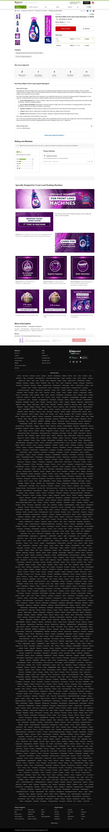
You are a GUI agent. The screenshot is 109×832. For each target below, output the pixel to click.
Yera (69, 814)
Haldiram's (57, 819)
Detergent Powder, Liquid (38, 329)
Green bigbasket (19, 358)
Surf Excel (58, 14)
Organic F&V (18, 814)
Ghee (42, 809)
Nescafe (70, 809)
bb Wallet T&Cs (46, 360)
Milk (16, 812)
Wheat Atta (31, 809)
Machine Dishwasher (37, 330)
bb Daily (17, 368)
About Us (17, 353)
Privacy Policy (18, 360)
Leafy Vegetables (45, 816)
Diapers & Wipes (32, 819)
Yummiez (56, 814)
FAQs (43, 353)
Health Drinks (31, 812)
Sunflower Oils (18, 809)
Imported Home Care (25, 330)
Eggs (42, 814)
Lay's (82, 819)
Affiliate (16, 363)
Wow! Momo (71, 816)
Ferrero (70, 819)
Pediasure (83, 812)
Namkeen (30, 814)
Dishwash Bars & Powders (53, 329)
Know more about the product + (54, 135)
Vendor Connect (46, 363)
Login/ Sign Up (86, 3)
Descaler (17, 329)
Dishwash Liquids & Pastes (68, 329)
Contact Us (45, 355)
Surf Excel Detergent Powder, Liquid (31, 336)
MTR (82, 809)
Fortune (83, 816)
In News (17, 355)
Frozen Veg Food (19, 819)
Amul (55, 809)
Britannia (56, 816)
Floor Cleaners (18, 816)
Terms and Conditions (20, 365)
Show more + (54, 823)
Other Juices (31, 816)
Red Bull (56, 812)
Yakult (82, 814)
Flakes (43, 812)
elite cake (70, 812)
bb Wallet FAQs (46, 358)
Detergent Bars (25, 329)
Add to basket (65, 29)
